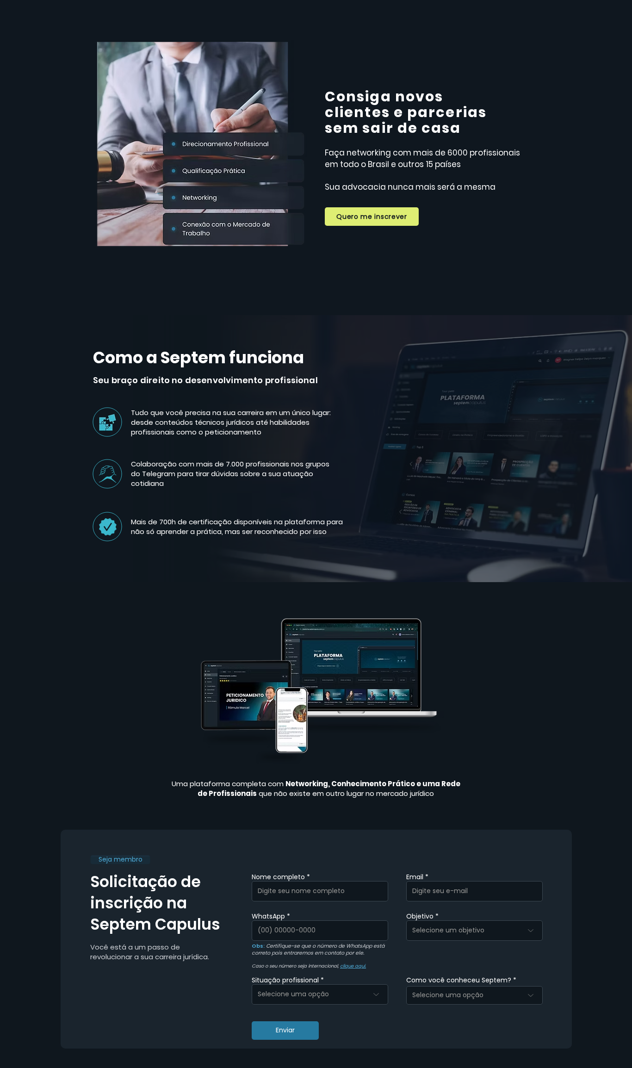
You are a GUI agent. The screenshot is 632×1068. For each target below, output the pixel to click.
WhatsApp (268, 916)
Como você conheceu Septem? (458, 980)
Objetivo (420, 916)
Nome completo (278, 877)
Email (414, 877)
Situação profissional (285, 980)
